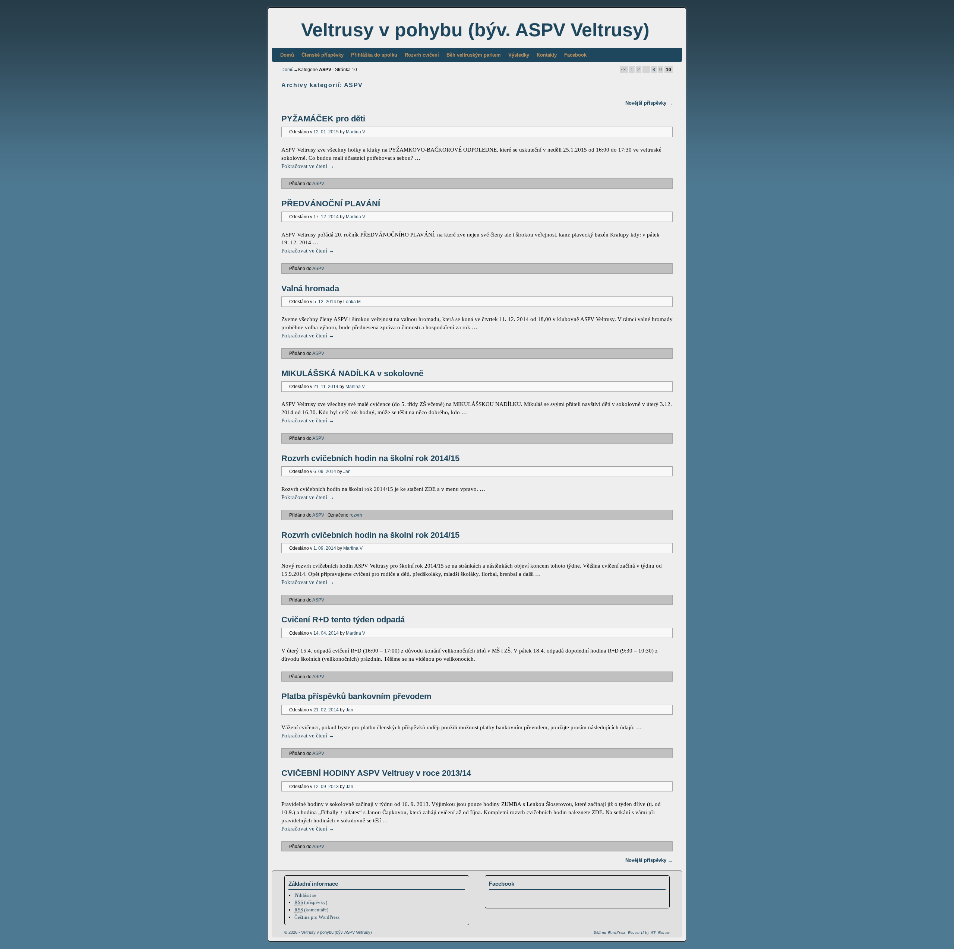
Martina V (355, 131)
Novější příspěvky (649, 103)
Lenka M (352, 301)
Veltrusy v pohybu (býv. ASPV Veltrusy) (475, 29)
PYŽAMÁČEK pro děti (323, 118)
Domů (287, 55)
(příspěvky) (310, 902)
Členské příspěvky (322, 55)
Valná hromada (310, 288)
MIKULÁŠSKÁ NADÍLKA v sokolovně (352, 373)
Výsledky (518, 55)
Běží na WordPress (609, 932)
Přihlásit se (305, 895)
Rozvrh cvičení (422, 55)
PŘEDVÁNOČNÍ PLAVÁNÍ (330, 203)
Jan (347, 471)
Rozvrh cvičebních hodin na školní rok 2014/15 (370, 458)
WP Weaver (660, 932)
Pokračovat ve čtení (307, 166)
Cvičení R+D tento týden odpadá (343, 619)
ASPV (318, 183)
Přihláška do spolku (374, 55)
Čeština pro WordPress (316, 917)
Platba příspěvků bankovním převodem (356, 696)
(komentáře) (311, 910)
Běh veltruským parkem (473, 55)
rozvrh (356, 514)
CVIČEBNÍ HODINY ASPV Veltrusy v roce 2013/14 (376, 773)
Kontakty (547, 55)
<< (623, 69)
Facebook (575, 55)
